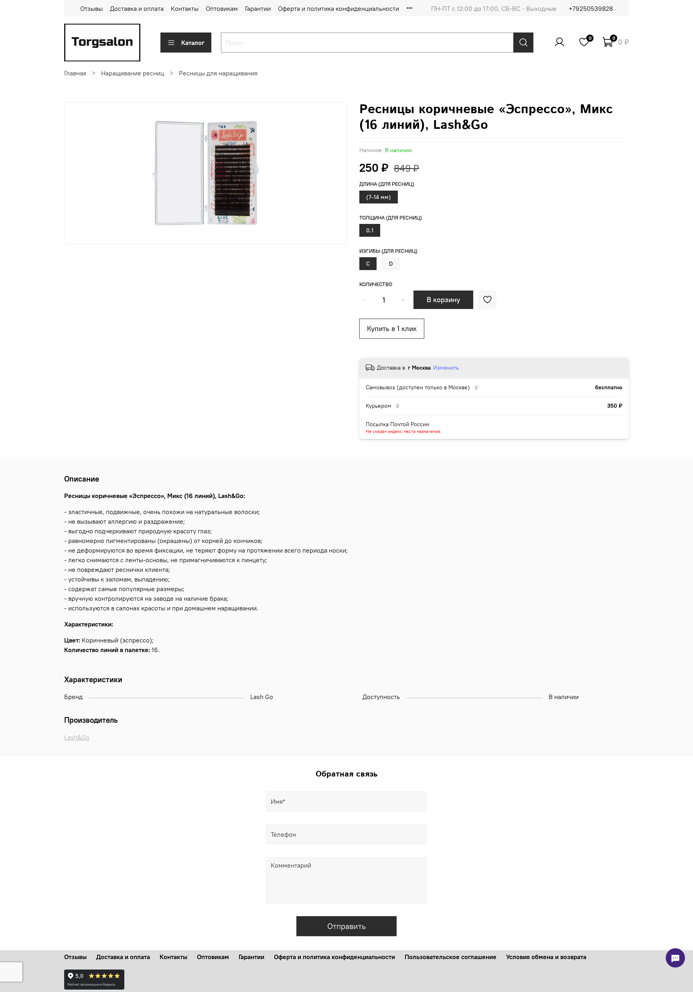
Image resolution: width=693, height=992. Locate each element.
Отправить (346, 926)
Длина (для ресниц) (386, 184)
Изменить (446, 367)
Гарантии (258, 8)
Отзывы (91, 8)
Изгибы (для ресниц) (388, 251)
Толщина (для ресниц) (390, 218)
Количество (375, 284)
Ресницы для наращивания (218, 73)
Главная (75, 73)
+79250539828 (591, 8)
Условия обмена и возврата (546, 957)
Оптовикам (222, 8)
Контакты (185, 8)
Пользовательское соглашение (450, 957)
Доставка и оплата (137, 8)
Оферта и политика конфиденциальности (338, 8)
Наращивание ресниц (132, 73)
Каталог (193, 43)
